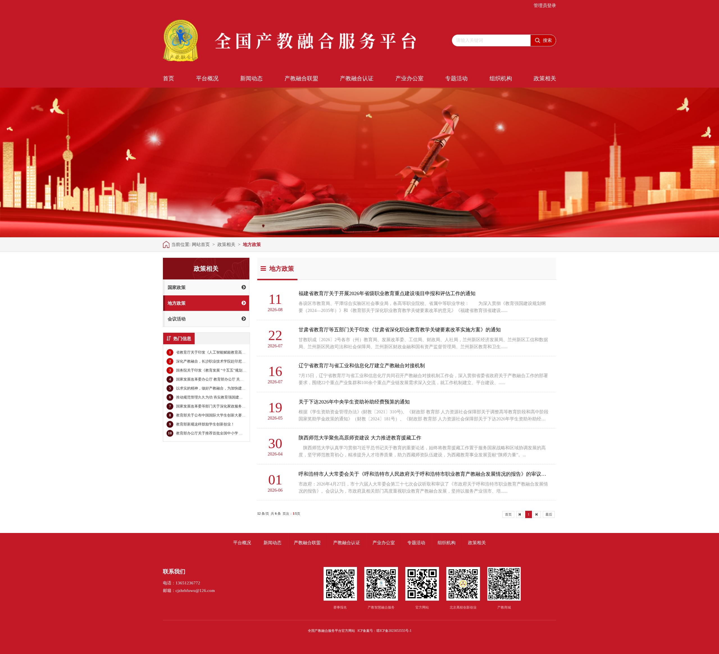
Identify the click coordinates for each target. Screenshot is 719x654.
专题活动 (456, 78)
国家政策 (177, 287)
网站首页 (201, 244)
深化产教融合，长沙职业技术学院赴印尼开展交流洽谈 (216, 361)
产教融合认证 (357, 78)
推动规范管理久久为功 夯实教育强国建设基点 (209, 397)
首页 (168, 78)
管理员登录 (545, 5)
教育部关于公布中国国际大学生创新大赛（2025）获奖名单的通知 (226, 415)
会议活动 (177, 318)
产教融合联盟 (301, 78)
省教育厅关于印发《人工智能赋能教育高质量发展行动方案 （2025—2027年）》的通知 (243, 352)
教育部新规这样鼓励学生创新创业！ (202, 424)
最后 (548, 514)
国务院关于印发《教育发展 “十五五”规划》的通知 (213, 370)
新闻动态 (251, 78)
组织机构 (501, 78)
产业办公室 (409, 78)
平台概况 (207, 78)
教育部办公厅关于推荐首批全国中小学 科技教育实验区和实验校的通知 (229, 433)
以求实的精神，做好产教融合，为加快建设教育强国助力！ (220, 388)
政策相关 (545, 78)
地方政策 (252, 244)
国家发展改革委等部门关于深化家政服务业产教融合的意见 (220, 406)
